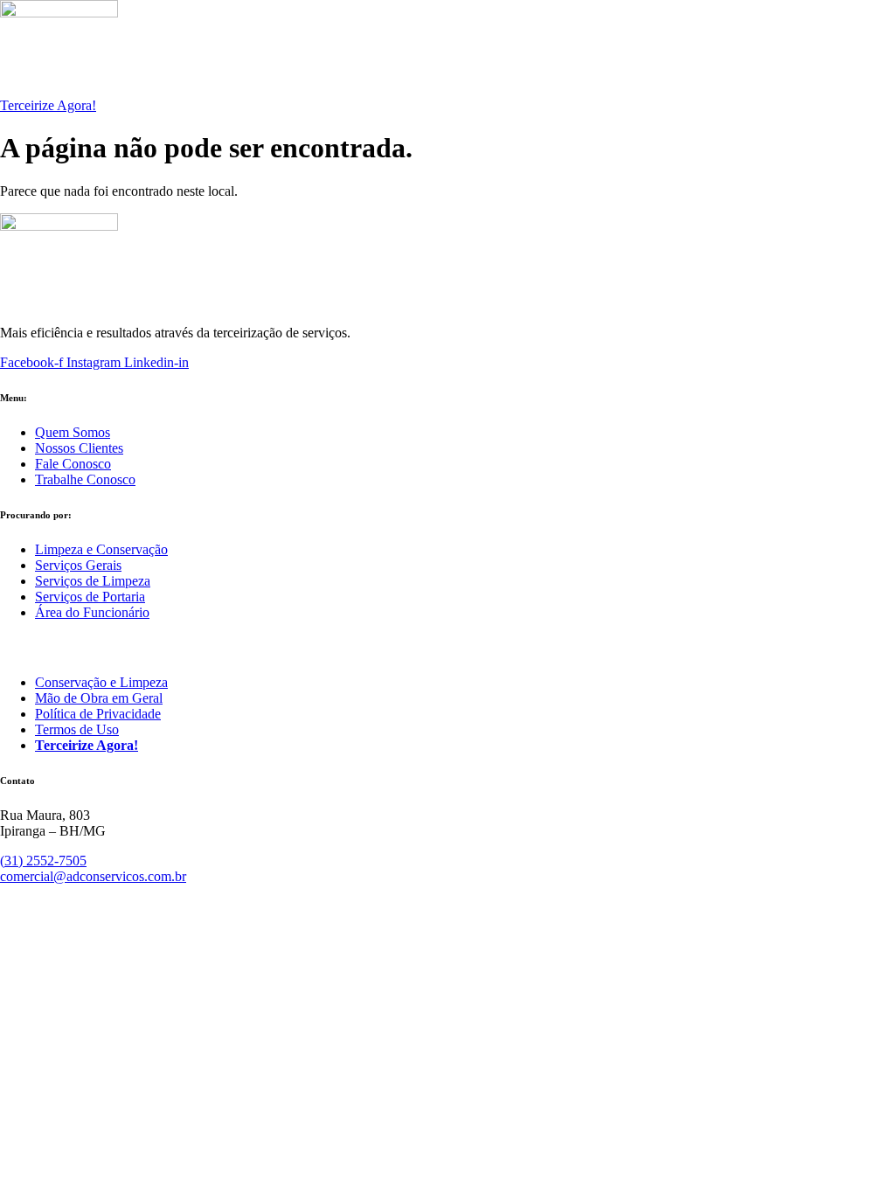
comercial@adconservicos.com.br (93, 876)
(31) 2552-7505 (43, 860)
